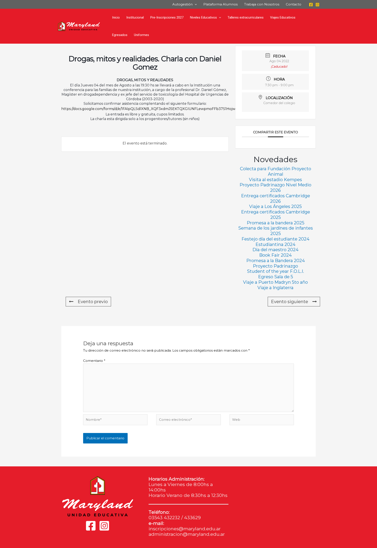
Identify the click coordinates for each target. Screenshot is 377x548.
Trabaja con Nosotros (261, 4)
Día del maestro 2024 (275, 249)
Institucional (135, 17)
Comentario (94, 361)
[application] (195, 4)
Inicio (116, 17)
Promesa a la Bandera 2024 (275, 260)
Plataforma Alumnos (220, 4)
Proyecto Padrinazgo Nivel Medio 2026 (275, 187)
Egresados (119, 35)
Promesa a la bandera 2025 (275, 222)
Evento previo (93, 301)
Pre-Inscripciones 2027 (166, 17)
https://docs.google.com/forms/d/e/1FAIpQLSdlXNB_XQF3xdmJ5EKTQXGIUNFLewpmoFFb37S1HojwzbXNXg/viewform (164, 109)
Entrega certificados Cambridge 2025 (275, 214)
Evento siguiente (289, 301)
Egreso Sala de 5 (275, 276)
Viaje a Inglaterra (275, 287)
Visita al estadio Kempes (275, 179)
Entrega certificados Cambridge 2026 (275, 198)
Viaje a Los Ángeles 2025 (275, 206)
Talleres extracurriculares (246, 17)
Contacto (293, 4)
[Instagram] (317, 5)
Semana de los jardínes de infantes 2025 (275, 230)
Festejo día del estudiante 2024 (275, 239)
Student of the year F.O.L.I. (275, 271)
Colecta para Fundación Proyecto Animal (275, 171)
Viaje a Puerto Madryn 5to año (275, 282)
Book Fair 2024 (275, 255)
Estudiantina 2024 (275, 244)
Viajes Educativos (282, 17)
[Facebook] (311, 5)
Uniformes (141, 35)
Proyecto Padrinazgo (275, 266)
